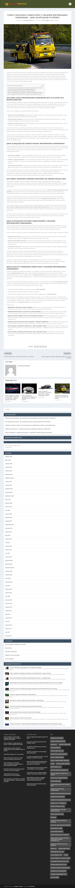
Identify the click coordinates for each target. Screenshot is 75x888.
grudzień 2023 (8, 488)
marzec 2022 (8, 506)
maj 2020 (7, 585)
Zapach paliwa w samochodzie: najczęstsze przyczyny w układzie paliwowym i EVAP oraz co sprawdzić (36, 682)
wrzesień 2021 (8, 528)
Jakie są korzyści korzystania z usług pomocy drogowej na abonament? (13, 758)
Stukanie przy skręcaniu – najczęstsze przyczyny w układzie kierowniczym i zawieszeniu (27, 429)
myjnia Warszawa (56, 781)
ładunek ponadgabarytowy (59, 874)
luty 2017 (7, 632)
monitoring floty (56, 767)
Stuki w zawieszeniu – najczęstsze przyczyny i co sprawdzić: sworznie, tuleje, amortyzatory (28, 432)
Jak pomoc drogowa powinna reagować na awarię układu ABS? (22, 91)
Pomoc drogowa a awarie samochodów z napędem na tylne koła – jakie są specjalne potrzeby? (12, 397)
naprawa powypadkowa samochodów (57, 789)
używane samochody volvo (58, 864)
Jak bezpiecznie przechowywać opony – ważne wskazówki (37, 784)
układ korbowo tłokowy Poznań (60, 858)
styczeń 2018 (8, 603)
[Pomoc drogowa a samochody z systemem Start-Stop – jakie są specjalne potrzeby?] (45, 386)
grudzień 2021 (8, 517)
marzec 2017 (8, 628)
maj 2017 (7, 621)
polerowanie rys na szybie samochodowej (58, 810)
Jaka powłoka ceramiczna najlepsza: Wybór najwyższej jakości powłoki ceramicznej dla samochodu (36, 779)
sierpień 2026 (8, 456)
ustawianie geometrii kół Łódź (59, 861)
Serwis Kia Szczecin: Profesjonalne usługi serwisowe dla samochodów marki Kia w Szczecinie (33, 688)
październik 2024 (9, 478)
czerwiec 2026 (8, 463)
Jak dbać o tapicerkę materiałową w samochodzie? (23, 694)
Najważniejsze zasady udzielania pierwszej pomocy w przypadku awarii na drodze (14, 749)
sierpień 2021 (8, 531)
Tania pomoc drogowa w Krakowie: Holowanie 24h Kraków (61, 397)
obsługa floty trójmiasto (58, 803)
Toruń (66, 855)
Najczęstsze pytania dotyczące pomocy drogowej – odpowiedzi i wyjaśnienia (28, 321)
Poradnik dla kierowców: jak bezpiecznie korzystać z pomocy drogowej (14, 769)
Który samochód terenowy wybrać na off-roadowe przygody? (25, 667)
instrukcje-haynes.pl (28, 20)
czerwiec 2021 (8, 539)
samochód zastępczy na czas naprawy (59, 844)
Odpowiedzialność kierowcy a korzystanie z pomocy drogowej (24, 311)
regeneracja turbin (56, 828)
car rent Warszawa (64, 744)
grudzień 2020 (8, 560)
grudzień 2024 (8, 474)
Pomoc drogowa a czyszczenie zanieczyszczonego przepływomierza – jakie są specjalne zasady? (14, 764)
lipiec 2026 (7, 460)
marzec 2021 (8, 549)
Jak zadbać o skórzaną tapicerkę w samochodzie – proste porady (26, 700)
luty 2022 (7, 510)
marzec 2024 (8, 481)
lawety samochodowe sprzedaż (60, 760)
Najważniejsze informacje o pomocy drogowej (20, 307)
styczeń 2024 (8, 485)
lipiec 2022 (7, 499)
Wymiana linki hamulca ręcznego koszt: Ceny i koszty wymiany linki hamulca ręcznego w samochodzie (37, 763)
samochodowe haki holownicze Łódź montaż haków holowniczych (60, 839)
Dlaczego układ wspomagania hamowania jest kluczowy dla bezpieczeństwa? (25, 87)
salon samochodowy (57, 831)
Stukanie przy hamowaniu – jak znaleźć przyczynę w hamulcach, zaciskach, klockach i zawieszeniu (30, 418)
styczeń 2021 (8, 557)
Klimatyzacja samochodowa (59, 754)
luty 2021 (7, 553)
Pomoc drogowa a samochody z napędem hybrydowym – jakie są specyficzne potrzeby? (12, 738)
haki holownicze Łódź (57, 751)
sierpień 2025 (8, 470)
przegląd (53, 817)
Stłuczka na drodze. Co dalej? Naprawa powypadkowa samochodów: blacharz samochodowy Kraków (36, 723)
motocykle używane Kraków (59, 778)
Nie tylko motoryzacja (11, 651)
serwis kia (53, 848)
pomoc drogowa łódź (57, 814)
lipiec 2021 (7, 535)
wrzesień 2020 (8, 571)
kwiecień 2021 (8, 546)
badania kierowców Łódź (58, 741)
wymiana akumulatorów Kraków (60, 867)
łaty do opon (55, 877)
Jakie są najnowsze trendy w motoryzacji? (20, 718)
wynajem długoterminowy (58, 871)
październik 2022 (9, 496)
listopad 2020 (8, 564)
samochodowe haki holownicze (60, 834)
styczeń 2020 (8, 600)
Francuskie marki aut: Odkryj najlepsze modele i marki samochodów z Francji (37, 773)
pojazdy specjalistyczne (57, 806)
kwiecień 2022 (8, 503)
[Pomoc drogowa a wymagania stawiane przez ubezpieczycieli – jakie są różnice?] (29, 388)
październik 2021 (9, 524)
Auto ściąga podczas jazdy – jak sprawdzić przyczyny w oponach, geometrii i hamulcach (27, 421)
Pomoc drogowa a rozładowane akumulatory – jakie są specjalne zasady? (27, 326)
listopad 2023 (8, 492)
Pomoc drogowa (45, 20)
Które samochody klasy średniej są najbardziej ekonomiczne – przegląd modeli (30, 678)
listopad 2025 (8, 467)
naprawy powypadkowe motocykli (60, 800)
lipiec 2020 (7, 578)
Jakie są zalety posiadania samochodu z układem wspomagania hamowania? (25, 94)
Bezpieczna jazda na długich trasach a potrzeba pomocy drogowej (25, 315)
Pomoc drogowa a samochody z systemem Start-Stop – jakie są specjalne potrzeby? (44, 393)
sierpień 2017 (8, 610)
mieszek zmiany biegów (62, 763)
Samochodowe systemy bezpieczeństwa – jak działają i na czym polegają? (37, 768)
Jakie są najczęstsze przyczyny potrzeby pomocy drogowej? (25, 712)
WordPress (32, 886)
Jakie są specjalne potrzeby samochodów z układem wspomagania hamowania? (25, 92)
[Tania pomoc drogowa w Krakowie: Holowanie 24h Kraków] (62, 388)
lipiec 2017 (7, 614)
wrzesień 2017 (8, 607)
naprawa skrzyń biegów (57, 796)
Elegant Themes (19, 886)
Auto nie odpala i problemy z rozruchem (15, 644)
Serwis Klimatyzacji (64, 848)
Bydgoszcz (54, 744)
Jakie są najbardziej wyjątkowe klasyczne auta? (37, 737)
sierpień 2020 (8, 574)
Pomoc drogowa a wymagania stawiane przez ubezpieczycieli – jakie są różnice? (29, 397)
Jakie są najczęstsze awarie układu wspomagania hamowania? (22, 89)
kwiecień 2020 (8, 589)
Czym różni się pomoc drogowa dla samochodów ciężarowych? (26, 706)
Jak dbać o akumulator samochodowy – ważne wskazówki (37, 752)
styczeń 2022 (8, 514)
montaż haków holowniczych (59, 770)
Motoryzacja (8, 648)
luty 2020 (7, 596)
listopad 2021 (8, 521)
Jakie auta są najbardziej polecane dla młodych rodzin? (36, 742)
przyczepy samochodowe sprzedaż (60, 825)
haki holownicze (55, 747)
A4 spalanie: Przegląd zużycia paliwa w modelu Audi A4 (37, 747)
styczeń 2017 (8, 635)
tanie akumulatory (56, 855)
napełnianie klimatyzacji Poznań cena (60, 785)
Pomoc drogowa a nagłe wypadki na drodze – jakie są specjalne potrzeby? (13, 743)
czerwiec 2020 (8, 582)
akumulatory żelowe (57, 738)
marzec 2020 (8, 592)
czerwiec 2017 (8, 618)
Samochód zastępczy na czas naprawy (14, 754)
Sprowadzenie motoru (57, 851)
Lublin (52, 763)
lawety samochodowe (57, 757)
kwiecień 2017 (8, 625)
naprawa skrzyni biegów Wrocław (60, 793)
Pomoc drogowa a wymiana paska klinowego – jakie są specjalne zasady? (27, 331)
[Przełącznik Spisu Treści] (41, 86)
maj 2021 (7, 542)
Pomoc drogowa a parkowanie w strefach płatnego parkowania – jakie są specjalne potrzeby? (14, 780)
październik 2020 (9, 567)
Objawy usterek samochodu (12, 655)
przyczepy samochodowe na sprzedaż (59, 821)
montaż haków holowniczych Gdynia (59, 774)
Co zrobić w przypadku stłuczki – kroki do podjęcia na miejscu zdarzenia (37, 757)
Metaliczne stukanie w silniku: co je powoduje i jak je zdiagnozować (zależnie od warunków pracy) (30, 425)
